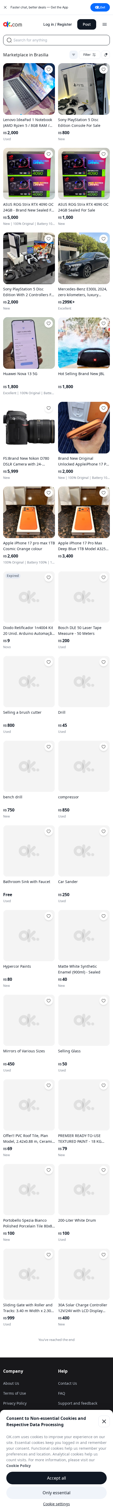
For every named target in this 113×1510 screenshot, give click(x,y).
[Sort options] (73, 55)
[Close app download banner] (5, 7)
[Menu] (104, 24)
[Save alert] (105, 55)
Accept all (56, 1478)
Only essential (56, 1493)
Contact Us (67, 1383)
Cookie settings (56, 1503)
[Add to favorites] (48, 69)
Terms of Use (14, 1393)
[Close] (104, 1421)
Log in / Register (57, 24)
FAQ (61, 1393)
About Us (11, 1383)
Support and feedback (77, 1403)
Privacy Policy (15, 1403)
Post (87, 24)
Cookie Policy (18, 1465)
